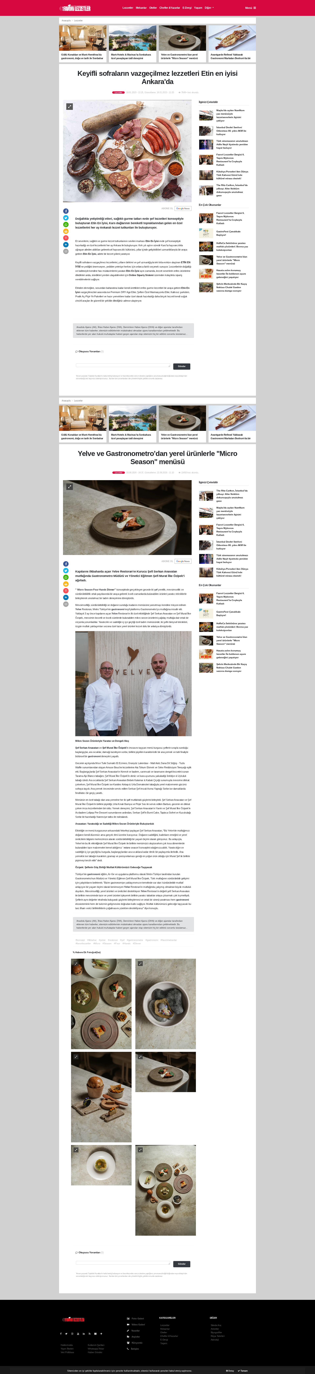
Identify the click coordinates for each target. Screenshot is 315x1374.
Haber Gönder (95, 1352)
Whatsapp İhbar (96, 1348)
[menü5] (165, 1190)
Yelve (78, 609)
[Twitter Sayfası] (67, 1333)
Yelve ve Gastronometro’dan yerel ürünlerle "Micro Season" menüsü (231, 260)
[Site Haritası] (96, 1333)
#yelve (102, 940)
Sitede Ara (216, 1325)
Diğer (208, 7)
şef (156, 589)
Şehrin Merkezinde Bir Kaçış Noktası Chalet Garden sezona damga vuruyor (231, 287)
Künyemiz (136, 1342)
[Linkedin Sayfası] (85, 1333)
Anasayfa (66, 20)
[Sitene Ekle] (102, 1333)
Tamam (244, 1371)
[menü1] (165, 1003)
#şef (122, 940)
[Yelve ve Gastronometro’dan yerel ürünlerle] (127, 517)
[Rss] (91, 1333)
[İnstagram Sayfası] (73, 1333)
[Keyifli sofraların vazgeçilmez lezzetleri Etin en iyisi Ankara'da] (127, 150)
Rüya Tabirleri (218, 1336)
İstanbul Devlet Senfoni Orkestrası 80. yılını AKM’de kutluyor (231, 131)
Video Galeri (138, 1324)
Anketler (215, 1329)
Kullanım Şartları (96, 1345)
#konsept (80, 940)
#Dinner (137, 943)
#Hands (126, 943)
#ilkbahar (91, 940)
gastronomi (118, 609)
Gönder (182, 366)
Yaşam (198, 7)
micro (127, 847)
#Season (107, 943)
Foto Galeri (137, 1318)
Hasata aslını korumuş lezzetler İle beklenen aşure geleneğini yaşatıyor (231, 273)
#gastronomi (152, 940)
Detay (231, 1371)
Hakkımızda (67, 1345)
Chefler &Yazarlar (169, 7)
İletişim (134, 1348)
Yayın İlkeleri (67, 1348)
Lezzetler (128, 7)
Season (88, 589)
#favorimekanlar (169, 940)
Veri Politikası (67, 1352)
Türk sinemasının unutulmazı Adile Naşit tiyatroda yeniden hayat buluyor (232, 144)
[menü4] (101, 1165)
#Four (117, 943)
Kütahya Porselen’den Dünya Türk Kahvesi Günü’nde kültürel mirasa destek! (232, 175)
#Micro (96, 943)
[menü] (101, 1003)
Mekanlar (141, 7)
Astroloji (215, 1339)
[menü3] (165, 1071)
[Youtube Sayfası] (79, 1333)
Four (96, 589)
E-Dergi (187, 7)
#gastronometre (135, 940)
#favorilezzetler (83, 943)
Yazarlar (135, 1330)
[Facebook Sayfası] (62, 1333)
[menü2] (101, 1097)
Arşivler (135, 1336)
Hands (103, 589)
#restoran (113, 940)
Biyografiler (216, 1332)
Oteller (153, 7)
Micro (80, 589)
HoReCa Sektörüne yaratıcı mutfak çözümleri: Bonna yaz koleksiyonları (232, 246)
